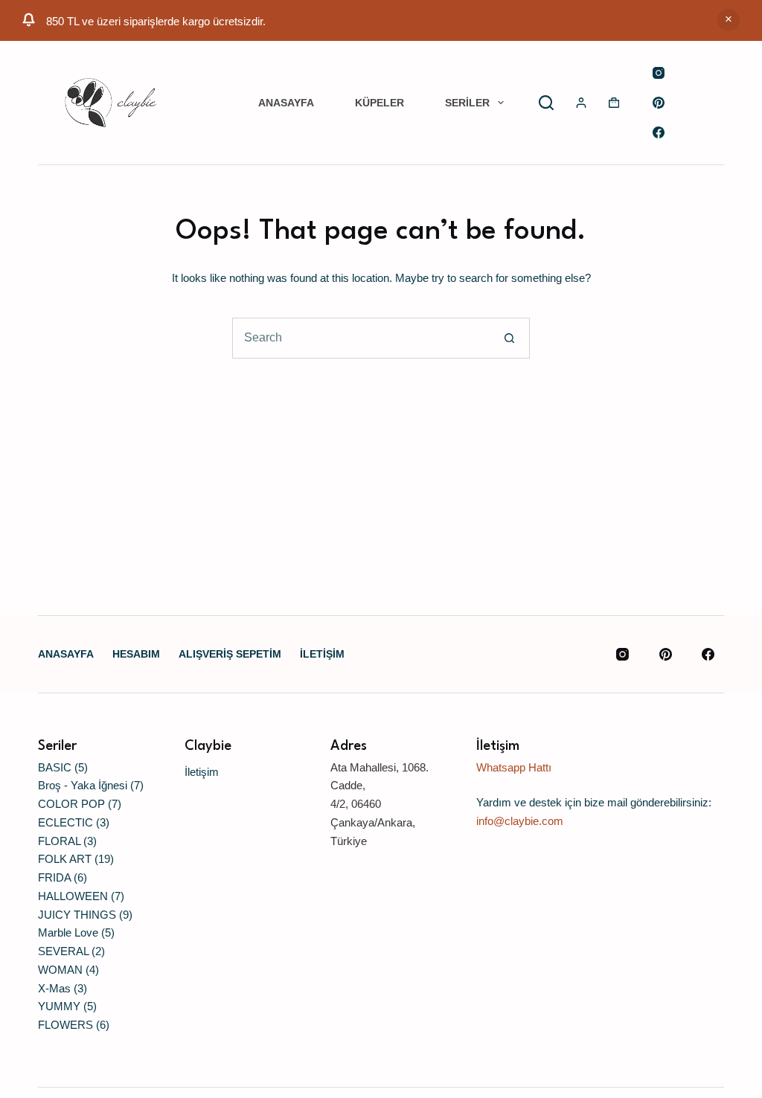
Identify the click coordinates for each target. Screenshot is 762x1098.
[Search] (546, 102)
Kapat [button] (728, 20)
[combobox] (361, 338)
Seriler (467, 103)
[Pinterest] (659, 103)
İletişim (322, 654)
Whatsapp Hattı (513, 767)
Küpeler (379, 103)
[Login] (581, 102)
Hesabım (136, 654)
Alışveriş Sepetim (230, 654)
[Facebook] (659, 132)
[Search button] (509, 338)
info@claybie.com (519, 821)
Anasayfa (286, 103)
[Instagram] (659, 73)
